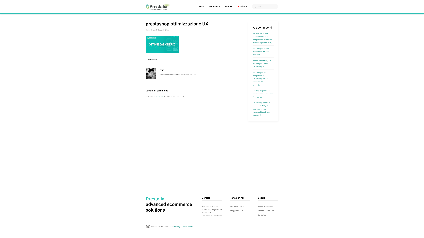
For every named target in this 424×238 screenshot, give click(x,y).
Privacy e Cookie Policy (183, 226)
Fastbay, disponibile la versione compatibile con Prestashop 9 (263, 94)
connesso (159, 96)
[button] (242, 6)
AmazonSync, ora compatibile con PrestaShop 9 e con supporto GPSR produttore (260, 78)
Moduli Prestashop (265, 206)
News (201, 6)
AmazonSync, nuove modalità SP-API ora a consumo (262, 51)
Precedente (152, 59)
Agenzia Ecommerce (266, 211)
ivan (154, 30)
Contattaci (262, 215)
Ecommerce (214, 6)
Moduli (228, 6)
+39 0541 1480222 (238, 206)
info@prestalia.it (236, 211)
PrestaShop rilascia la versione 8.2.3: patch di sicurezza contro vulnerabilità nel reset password (262, 109)
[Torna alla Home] (158, 6)
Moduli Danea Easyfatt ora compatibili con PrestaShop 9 (262, 63)
